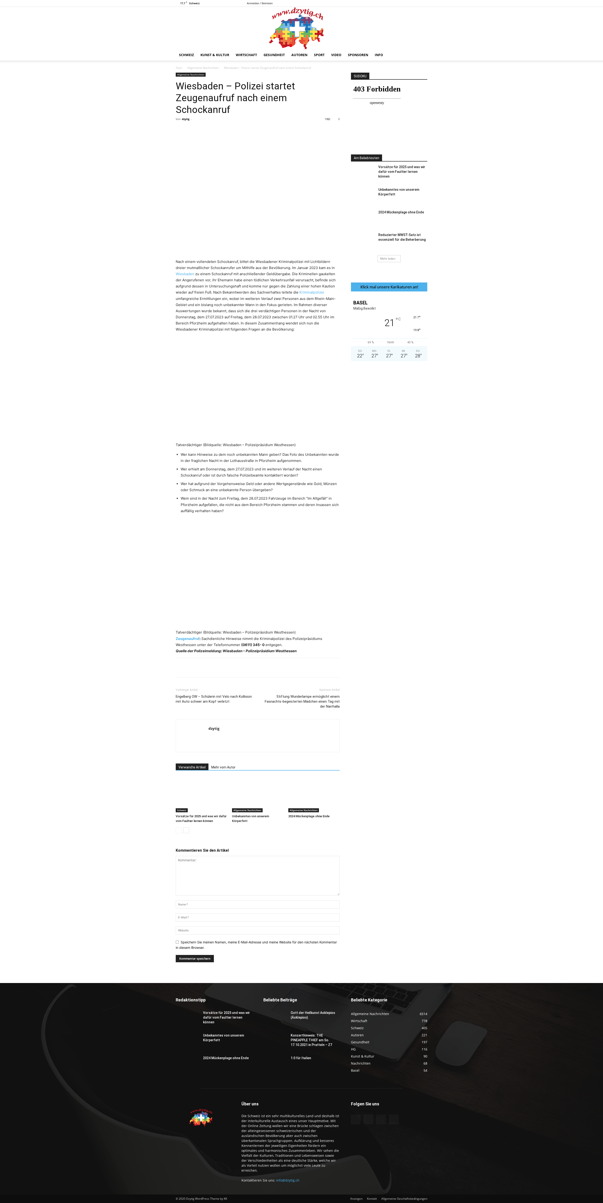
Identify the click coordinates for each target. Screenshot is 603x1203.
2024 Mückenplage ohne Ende (309, 816)
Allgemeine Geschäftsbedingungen (404, 1199)
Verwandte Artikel (192, 767)
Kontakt (372, 1199)
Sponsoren (358, 55)
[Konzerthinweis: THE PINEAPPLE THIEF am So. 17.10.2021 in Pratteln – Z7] (275, 1041)
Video (336, 55)
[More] (274, 129)
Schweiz (186, 55)
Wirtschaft (246, 55)
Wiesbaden (185, 274)
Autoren (299, 55)
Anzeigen (356, 1199)
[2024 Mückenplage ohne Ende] (314, 794)
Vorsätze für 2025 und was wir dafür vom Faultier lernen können (401, 171)
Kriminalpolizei (311, 292)
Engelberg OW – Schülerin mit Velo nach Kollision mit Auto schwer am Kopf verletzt (214, 699)
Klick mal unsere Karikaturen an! (389, 287)
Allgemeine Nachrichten (203, 68)
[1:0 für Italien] (275, 1064)
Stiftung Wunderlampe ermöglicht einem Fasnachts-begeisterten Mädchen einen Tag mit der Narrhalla (302, 701)
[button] (421, 55)
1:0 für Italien (301, 1058)
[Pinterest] (230, 129)
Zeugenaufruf (188, 638)
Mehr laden (387, 259)
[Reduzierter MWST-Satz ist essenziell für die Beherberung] (363, 240)
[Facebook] (400, 3)
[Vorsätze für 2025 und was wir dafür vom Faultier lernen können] (201, 794)
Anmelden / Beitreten (260, 3)
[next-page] (186, 830)
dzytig (185, 119)
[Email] (263, 129)
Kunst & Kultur (214, 55)
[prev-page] (179, 830)
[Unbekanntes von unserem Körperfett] (257, 794)
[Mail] (416, 3)
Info (379, 55)
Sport (319, 55)
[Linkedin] (252, 129)
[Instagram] (408, 3)
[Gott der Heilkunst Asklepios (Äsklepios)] (275, 1018)
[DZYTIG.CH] (301, 28)
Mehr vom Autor (223, 767)
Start (179, 68)
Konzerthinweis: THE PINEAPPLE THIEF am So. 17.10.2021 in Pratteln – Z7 (311, 1040)
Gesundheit (274, 55)
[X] (423, 3)
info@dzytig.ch (287, 1180)
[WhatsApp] (241, 129)
